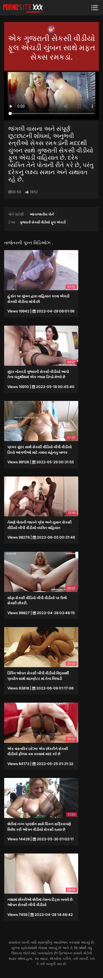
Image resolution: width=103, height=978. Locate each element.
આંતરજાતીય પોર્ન (42, 214)
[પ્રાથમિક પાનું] (23, 7)
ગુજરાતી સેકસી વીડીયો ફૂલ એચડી (43, 222)
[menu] (95, 7)
